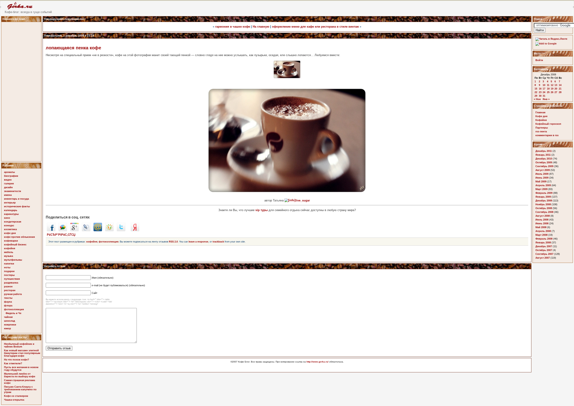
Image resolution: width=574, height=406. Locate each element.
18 (548, 88)
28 (560, 92)
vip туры (261, 210)
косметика (10, 229)
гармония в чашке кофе (232, 26)
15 (536, 88)
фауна (8, 301)
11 (548, 85)
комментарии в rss (547, 135)
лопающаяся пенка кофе (73, 47)
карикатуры (11, 214)
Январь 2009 (543, 196)
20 (555, 88)
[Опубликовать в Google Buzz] (63, 230)
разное (8, 286)
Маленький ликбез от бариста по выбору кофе (19, 375)
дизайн (8, 187)
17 (544, 88)
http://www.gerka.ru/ (317, 361)
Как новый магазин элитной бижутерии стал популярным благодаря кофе (22, 353)
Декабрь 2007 (543, 246)
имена (8, 195)
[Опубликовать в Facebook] (51, 230)
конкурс (9, 225)
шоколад (9, 320)
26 (552, 92)
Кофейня (541, 120)
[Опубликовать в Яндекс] (135, 230)
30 (540, 95)
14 (560, 85)
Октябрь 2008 (543, 208)
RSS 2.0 (173, 241)
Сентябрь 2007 (544, 254)
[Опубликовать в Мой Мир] (97, 230)
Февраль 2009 (543, 193)
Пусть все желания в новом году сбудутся (21, 368)
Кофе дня (541, 116)
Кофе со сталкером (16, 396)
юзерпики (10, 324)
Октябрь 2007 (543, 250)
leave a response (198, 241)
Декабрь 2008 (543, 200)
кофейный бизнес (15, 244)
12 (552, 85)
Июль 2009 (541, 173)
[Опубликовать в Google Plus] (74, 230)
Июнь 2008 (541, 223)
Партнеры (541, 127)
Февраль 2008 (543, 238)
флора (8, 305)
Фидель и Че (13, 313)
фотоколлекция (14, 309)
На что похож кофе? (16, 359)
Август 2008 (542, 215)
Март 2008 (541, 235)
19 (552, 88)
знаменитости (12, 191)
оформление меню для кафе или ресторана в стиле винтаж (315, 26)
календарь (10, 210)
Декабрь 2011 (543, 151)
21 (560, 88)
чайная (8, 317)
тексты (8, 298)
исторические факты (17, 206)
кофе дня (10, 233)
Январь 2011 (543, 154)
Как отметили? (13, 363)
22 (536, 92)
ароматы (9, 172)
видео (8, 179)
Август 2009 (542, 170)
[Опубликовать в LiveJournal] (86, 230)
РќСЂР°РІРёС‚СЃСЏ (61, 234)
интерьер (10, 202)
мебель (8, 252)
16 (540, 88)
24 (544, 92)
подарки (9, 271)
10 (544, 85)
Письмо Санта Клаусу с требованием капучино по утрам (20, 389)
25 (548, 92)
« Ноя (537, 99)
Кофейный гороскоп (548, 123)
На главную (261, 26)
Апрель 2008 (543, 231)
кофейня (9, 248)
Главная (540, 112)
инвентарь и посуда (16, 198)
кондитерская (12, 221)
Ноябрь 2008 (543, 204)
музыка (8, 256)
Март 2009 (541, 189)
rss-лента (541, 131)
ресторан (9, 290)
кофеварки (11, 240)
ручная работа (13, 294)
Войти (539, 60)
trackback (218, 241)
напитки (9, 263)
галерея (9, 183)
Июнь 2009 (541, 177)
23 (540, 92)
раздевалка (11, 282)
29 (536, 95)
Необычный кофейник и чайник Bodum (19, 345)
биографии (11, 176)
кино (7, 217)
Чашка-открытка (14, 399)
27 (555, 92)
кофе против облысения (19, 237)
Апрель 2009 (543, 185)
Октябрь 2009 (543, 162)
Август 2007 (542, 257)
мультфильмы (13, 259)
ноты (7, 267)
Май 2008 (540, 227)
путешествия (12, 278)
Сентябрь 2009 (544, 166)
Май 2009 (540, 181)
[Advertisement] (22, 90)
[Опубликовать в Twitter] (121, 230)
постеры (9, 275)
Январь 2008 (543, 242)
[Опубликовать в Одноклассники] (109, 230)
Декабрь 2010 (543, 158)
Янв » (546, 99)
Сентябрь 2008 (544, 212)
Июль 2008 (541, 219)
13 (555, 85)
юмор (7, 328)
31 (544, 95)
